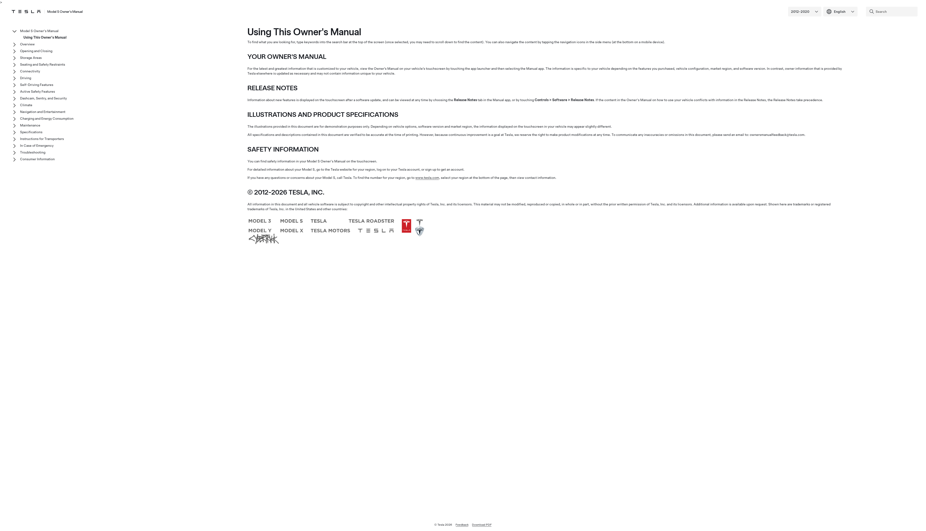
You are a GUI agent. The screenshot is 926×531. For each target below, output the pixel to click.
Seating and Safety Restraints (42, 64)
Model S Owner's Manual (65, 12)
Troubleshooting (32, 152)
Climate (26, 105)
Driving (25, 78)
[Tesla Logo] (26, 11)
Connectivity (30, 71)
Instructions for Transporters (42, 139)
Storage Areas (31, 58)
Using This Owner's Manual (45, 37)
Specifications (31, 132)
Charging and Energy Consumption (47, 118)
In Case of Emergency (37, 145)
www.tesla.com (427, 178)
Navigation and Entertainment (42, 112)
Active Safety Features (37, 91)
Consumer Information (37, 159)
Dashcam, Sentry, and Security (43, 98)
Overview (27, 44)
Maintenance (30, 125)
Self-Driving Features (36, 85)
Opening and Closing (36, 51)
